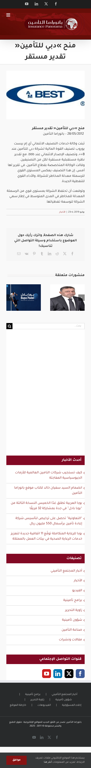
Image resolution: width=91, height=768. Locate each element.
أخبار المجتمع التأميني (66, 571)
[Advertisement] (45, 395)
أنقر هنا (48, 762)
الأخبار (62, 212)
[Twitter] (69, 673)
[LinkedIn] (57, 673)
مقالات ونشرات (70, 640)
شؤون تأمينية (72, 620)
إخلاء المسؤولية (71, 705)
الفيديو (77, 591)
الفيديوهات (44, 705)
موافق (16, 760)
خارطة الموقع (18, 705)
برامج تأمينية (72, 600)
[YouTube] (46, 673)
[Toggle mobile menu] (8, 15)
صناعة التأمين (72, 630)
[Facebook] (80, 673)
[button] (9, 297)
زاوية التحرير (73, 610)
